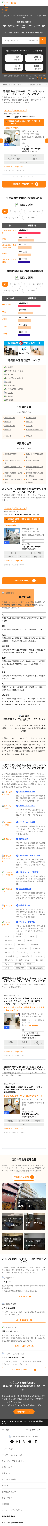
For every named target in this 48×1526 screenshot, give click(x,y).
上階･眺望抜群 (9, 956)
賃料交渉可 (39, 960)
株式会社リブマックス (20, 1055)
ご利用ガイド (22, 1296)
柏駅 (4, 239)
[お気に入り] (17, 133)
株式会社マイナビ (18, 170)
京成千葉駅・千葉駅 (15, 371)
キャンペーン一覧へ (22, 580)
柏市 (4, 312)
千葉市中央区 (7, 304)
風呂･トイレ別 (9, 948)
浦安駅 (11, 400)
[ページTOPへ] (44, 1522)
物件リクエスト (23, 1411)
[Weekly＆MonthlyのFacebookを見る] (12, 1441)
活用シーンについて (22, 1346)
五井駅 (10, 374)
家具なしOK (9, 940)
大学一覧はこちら (24, 412)
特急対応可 (20, 968)
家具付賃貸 (23, 948)
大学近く (7, 968)
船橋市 (5, 319)
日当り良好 (38, 956)
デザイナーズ (20, 952)
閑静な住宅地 (9, 960)
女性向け (7, 936)
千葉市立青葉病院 (32, 460)
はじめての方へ (8, 1448)
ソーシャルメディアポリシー (13, 1510)
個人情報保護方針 (9, 1491)
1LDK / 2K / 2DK (33, 211)
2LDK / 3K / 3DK (11, 217)
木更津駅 (11, 385)
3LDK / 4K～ (29, 217)
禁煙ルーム (36, 948)
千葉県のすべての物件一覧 (22, 184)
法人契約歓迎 (24, 956)
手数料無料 (8, 944)
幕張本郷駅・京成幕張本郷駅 (9, 246)
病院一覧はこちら (24, 448)
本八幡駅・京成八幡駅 (9, 260)
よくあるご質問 (22, 1320)
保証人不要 (21, 944)
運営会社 (5, 1485)
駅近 (19, 940)
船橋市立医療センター (13, 466)
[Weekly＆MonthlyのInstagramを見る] (18, 1441)
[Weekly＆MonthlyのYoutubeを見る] (30, 1441)
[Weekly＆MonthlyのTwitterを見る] (24, 1441)
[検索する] (43, 40)
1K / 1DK (16, 211)
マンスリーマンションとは (22, 1369)
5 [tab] (28, 176)
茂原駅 (10, 392)
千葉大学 (7, 429)
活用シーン (6, 1473)
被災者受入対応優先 (36, 968)
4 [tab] (25, 176)
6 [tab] (32, 176)
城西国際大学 (9, 417)
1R (5, 211)
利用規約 (5, 1504)
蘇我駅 (10, 396)
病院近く (29, 964)
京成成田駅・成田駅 (15, 389)
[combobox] (14, 40)
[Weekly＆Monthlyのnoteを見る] (36, 1441)
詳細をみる (8, 166)
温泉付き (7, 952)
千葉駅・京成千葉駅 (9, 231)
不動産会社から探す (21, 1177)
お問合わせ (18, 166)
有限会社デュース (18, 1132)
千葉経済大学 (9, 425)
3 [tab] (21, 176)
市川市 (5, 326)
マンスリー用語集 (9, 1479)
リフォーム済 (35, 952)
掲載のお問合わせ (9, 1516)
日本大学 (29, 425)
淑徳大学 (29, 421)
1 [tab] (14, 176)
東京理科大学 (31, 417)
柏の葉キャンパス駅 (15, 378)
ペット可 (31, 936)
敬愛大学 (7, 421)
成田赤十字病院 (10, 454)
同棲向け (19, 936)
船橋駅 (5, 253)
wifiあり (29, 940)
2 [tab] (17, 176)
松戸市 (5, 333)
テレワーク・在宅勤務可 (13, 964)
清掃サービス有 (24, 960)
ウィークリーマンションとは (13, 1461)
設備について (7, 1467)
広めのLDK (34, 944)
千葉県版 (13, 3)
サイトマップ (7, 1497)
